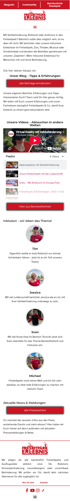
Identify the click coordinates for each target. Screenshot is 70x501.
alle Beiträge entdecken (35, 83)
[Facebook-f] (27, 490)
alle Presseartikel (35, 410)
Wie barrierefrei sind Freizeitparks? (38, 200)
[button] (35, 27)
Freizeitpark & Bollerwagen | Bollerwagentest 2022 (38, 191)
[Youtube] (32, 490)
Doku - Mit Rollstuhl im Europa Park (39, 182)
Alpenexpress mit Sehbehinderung (39, 165)
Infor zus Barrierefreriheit (35, 206)
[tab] (35, 164)
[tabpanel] (35, 140)
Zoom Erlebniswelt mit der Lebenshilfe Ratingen (41, 173)
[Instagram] (38, 490)
